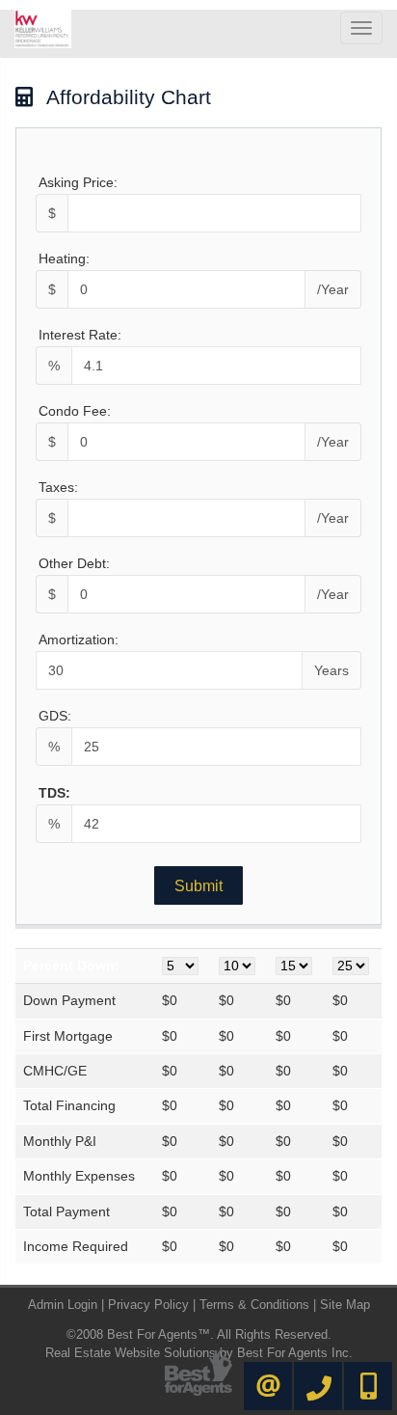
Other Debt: (74, 563)
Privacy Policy (148, 1304)
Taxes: (58, 487)
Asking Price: (78, 182)
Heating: (64, 258)
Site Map (345, 1304)
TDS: (54, 793)
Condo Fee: (75, 411)
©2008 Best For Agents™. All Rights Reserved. (198, 1334)
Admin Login (62, 1304)
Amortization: (79, 639)
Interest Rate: (80, 334)
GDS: (55, 715)
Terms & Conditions (254, 1304)
